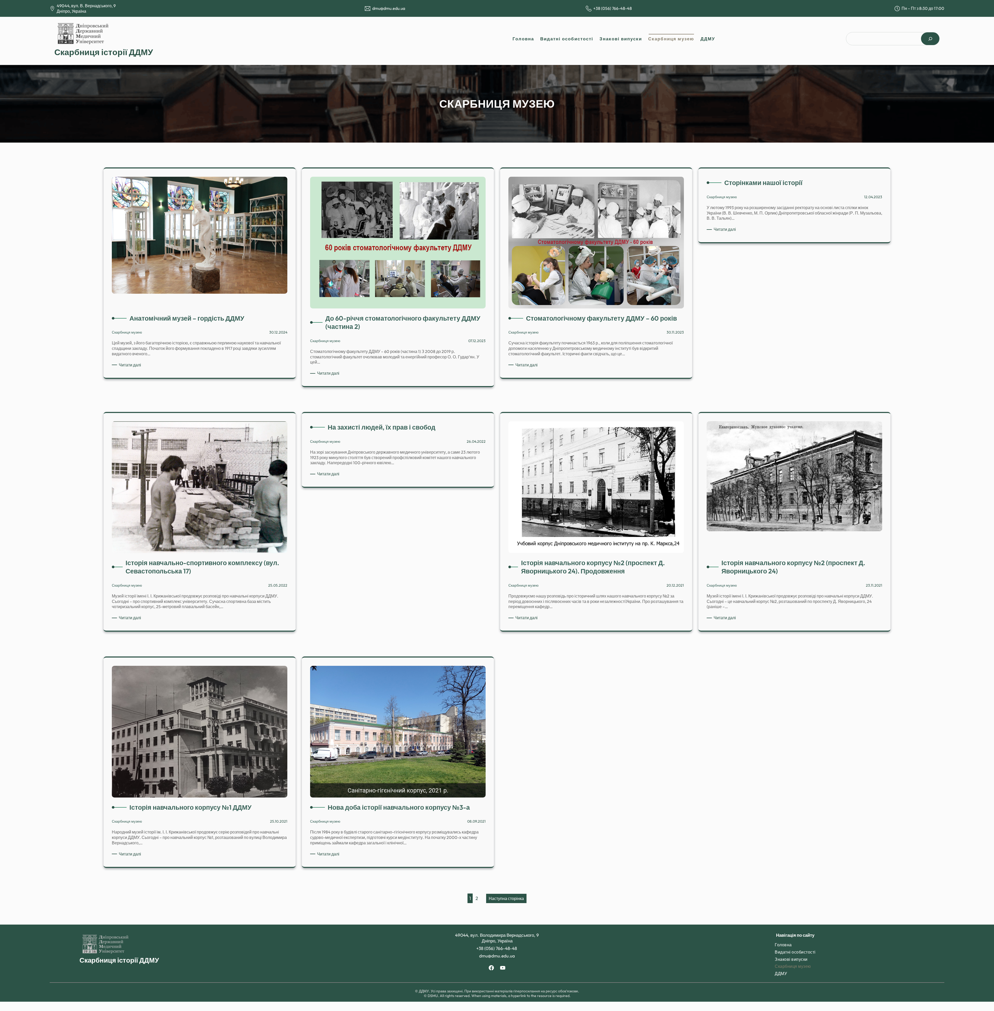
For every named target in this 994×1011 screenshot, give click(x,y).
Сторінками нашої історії (763, 183)
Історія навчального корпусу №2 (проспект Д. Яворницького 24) (793, 567)
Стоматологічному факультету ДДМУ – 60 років (601, 318)
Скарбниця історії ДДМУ (103, 52)
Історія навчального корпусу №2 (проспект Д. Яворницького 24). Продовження (593, 567)
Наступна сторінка (506, 898)
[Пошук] (930, 38)
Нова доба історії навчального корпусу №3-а (399, 807)
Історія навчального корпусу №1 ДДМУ (190, 807)
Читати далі (131, 365)
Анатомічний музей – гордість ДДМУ (186, 318)
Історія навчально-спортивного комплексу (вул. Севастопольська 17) (202, 567)
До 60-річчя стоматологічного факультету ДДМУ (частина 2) (402, 322)
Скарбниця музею (127, 332)
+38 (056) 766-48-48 (613, 8)
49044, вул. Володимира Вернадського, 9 (497, 935)
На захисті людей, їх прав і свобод (381, 427)
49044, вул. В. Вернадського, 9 (86, 5)
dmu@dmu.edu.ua (388, 8)
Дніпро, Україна (71, 11)
